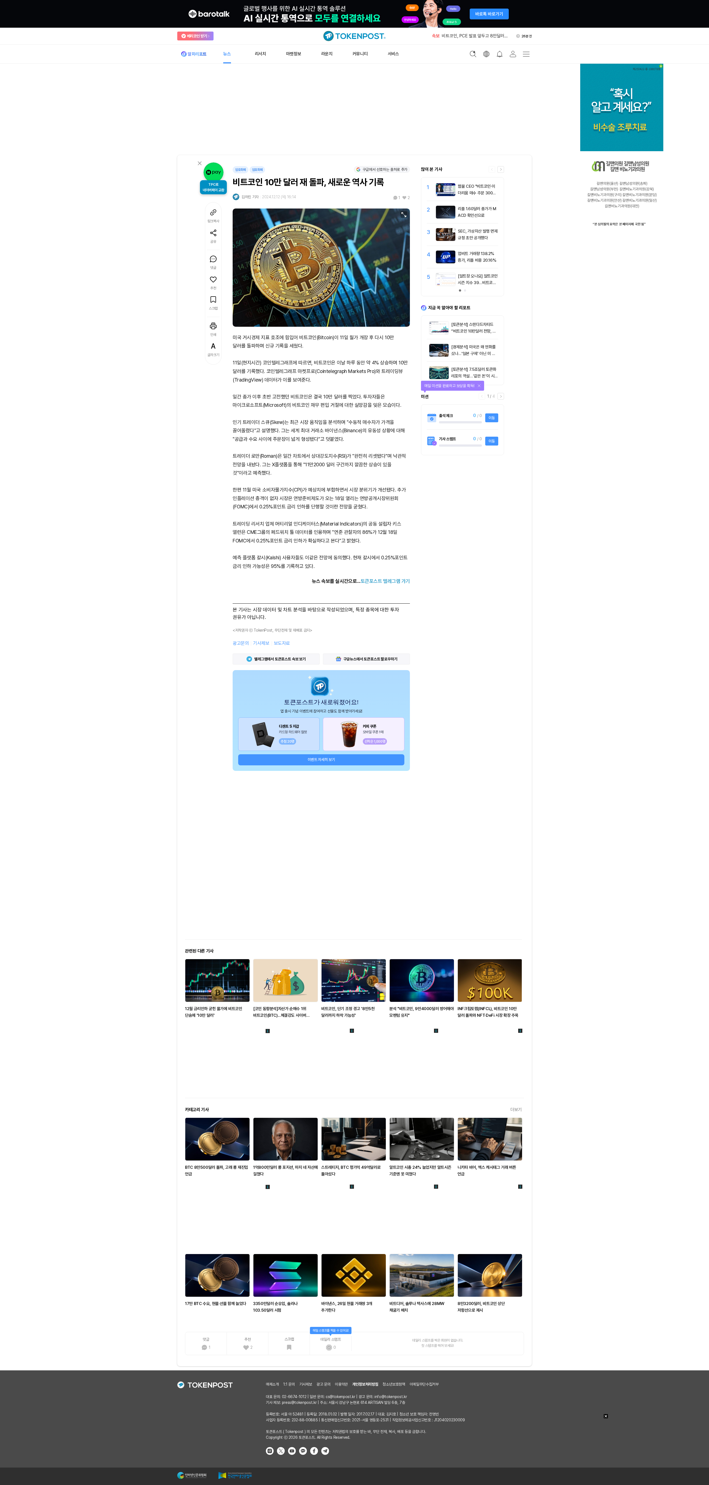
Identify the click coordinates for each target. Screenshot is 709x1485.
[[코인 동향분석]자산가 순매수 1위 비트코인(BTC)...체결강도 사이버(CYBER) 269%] (285, 980)
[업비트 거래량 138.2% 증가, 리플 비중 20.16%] (445, 262)
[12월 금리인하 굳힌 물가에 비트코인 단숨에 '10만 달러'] (217, 980)
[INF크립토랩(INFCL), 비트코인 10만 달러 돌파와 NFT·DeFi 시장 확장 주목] (490, 980)
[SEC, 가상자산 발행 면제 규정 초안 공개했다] (445, 239)
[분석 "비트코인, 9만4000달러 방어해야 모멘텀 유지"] (422, 980)
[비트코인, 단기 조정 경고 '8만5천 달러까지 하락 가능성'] (354, 980)
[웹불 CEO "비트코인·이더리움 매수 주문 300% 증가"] (445, 194)
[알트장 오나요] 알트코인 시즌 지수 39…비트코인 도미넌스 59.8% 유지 (478, 283)
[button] (500, 169)
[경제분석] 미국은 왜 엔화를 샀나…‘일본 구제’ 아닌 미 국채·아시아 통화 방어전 (473, 353)
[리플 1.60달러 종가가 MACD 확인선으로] (445, 217)
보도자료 (282, 643)
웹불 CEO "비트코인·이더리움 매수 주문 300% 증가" (477, 193)
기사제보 (261, 643)
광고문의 (241, 643)
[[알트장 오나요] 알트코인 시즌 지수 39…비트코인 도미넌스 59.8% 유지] (445, 284)
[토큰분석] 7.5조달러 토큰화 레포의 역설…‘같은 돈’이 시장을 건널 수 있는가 (474, 376)
